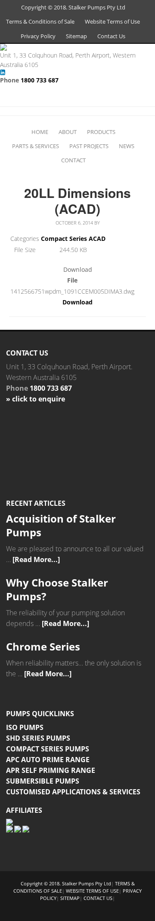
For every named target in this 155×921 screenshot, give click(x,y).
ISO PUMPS (24, 727)
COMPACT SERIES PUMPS (47, 749)
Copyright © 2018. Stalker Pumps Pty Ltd (73, 7)
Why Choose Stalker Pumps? (57, 589)
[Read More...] (36, 559)
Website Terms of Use (112, 21)
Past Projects (88, 146)
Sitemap (76, 36)
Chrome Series (43, 646)
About (68, 132)
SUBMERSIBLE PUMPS (42, 781)
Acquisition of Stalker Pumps (61, 525)
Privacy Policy (38, 36)
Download (77, 302)
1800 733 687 (40, 80)
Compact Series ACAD (73, 238)
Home (39, 132)
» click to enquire (35, 399)
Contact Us (111, 36)
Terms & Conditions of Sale (40, 21)
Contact (73, 160)
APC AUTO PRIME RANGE (48, 759)
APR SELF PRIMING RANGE (50, 770)
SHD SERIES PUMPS (38, 738)
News (126, 146)
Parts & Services (35, 146)
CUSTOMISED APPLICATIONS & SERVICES (73, 791)
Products (101, 132)
